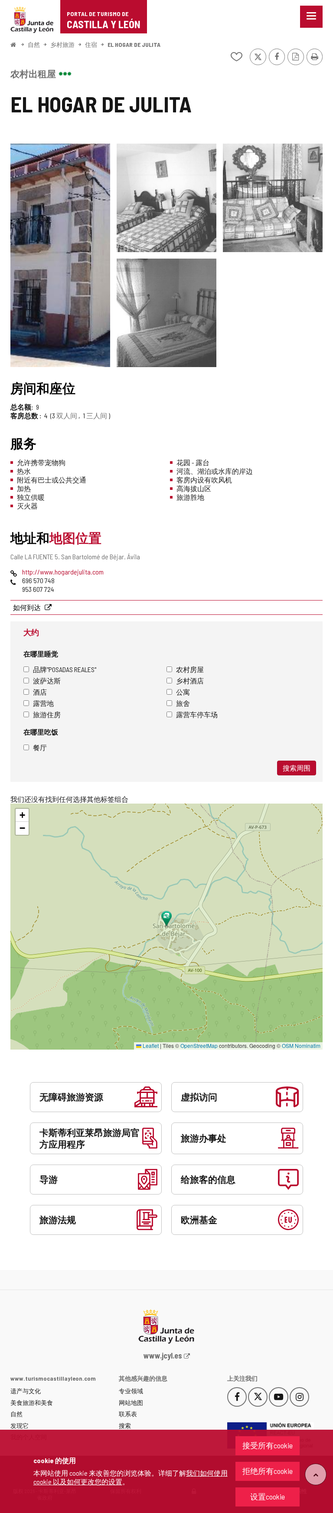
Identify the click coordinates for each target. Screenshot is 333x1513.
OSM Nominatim (301, 1045)
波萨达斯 (47, 680)
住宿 (91, 44)
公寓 (183, 692)
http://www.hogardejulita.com (63, 572)
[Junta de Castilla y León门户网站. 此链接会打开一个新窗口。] (32, 19)
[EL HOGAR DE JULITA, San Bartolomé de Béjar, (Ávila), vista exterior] (60, 255)
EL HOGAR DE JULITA (134, 44)
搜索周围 (296, 768)
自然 (34, 44)
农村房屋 (190, 669)
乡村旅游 (62, 44)
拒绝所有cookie (267, 1471)
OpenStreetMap (199, 1045)
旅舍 (183, 703)
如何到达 (27, 607)
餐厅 (40, 747)
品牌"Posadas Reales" (64, 669)
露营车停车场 (197, 714)
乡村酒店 (190, 680)
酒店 (40, 692)
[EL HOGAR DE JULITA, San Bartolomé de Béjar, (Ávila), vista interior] (166, 198)
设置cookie (267, 1496)
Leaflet (150, 1045)
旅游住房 (47, 714)
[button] (22, 815)
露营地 (43, 703)
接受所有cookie (267, 1445)
